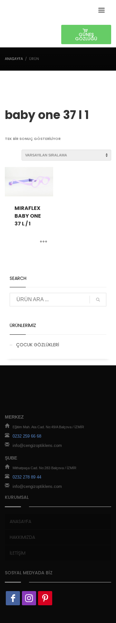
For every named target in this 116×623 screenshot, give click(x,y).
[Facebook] (13, 598)
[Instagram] (29, 598)
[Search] (98, 299)
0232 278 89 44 (27, 477)
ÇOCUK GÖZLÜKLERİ (37, 344)
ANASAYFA (14, 58)
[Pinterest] (45, 598)
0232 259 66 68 (27, 436)
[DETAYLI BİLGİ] (43, 242)
